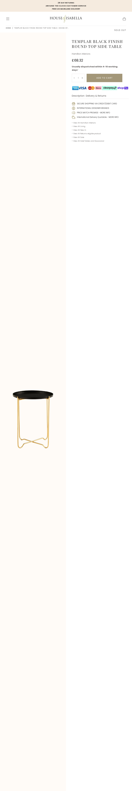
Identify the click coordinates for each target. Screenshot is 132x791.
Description (78, 96)
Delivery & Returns (96, 96)
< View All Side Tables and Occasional (88, 141)
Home (8, 28)
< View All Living (78, 126)
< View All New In (79, 130)
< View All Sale (78, 137)
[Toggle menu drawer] (8, 19)
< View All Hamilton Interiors (84, 122)
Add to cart (104, 77)
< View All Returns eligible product (86, 133)
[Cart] (124, 19)
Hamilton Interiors (81, 53)
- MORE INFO (104, 112)
